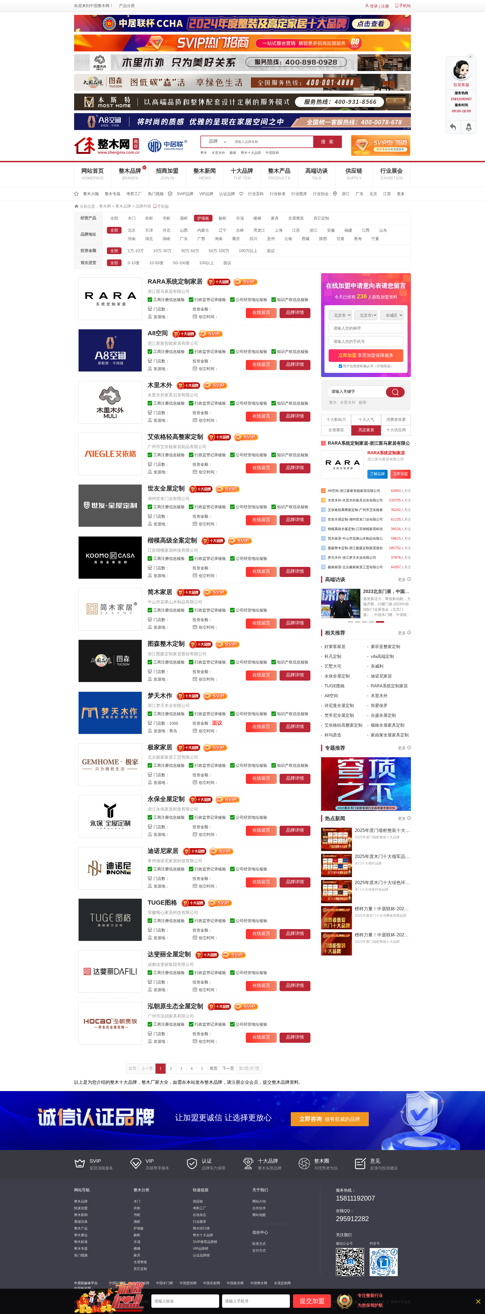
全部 (114, 218)
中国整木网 (99, 5)
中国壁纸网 (188, 1283)
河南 (132, 238)
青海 (358, 238)
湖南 (166, 238)
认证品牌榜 (201, 1255)
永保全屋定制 (166, 798)
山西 (184, 230)
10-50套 (156, 263)
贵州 (271, 238)
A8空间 (158, 333)
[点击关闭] (470, 56)
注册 (385, 6)
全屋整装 (296, 218)
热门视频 (156, 193)
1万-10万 (136, 250)
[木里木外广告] (242, 62)
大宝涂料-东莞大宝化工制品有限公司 (352, 567)
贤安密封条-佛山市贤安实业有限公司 (352, 557)
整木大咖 (91, 193)
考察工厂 (134, 193)
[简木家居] (110, 609)
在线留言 (261, 312)
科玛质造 (332, 735)
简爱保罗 (379, 705)
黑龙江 (259, 230)
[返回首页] (453, 127)
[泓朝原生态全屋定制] (110, 1023)
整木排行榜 (201, 1228)
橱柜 (223, 218)
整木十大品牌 (251, 153)
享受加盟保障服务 (366, 355)
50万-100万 (219, 250)
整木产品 (279, 174)
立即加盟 (400, 474)
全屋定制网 (282, 1283)
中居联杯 (272, 153)
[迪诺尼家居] (110, 868)
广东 (359, 193)
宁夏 (375, 238)
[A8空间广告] (242, 121)
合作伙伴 (259, 1208)
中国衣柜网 (211, 1283)
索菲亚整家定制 (385, 646)
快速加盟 (81, 1208)
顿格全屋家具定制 (387, 725)
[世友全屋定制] (110, 506)
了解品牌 (377, 474)
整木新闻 (204, 174)
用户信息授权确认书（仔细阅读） (368, 366)
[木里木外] (110, 402)
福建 (348, 230)
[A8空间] (110, 350)
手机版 (163, 206)
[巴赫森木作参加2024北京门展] (366, 784)
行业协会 (321, 193)
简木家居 (160, 592)
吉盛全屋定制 (383, 715)
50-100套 (181, 263)
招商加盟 (167, 174)
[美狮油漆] (342, 464)
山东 (383, 230)
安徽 (331, 230)
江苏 (387, 193)
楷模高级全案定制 (172, 540)
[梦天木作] (110, 713)
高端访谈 (316, 174)
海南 (219, 238)
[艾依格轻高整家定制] (110, 454)
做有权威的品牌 (329, 1119)
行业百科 (256, 193)
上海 (279, 230)
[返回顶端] (468, 127)
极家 (233, 153)
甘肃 (340, 238)
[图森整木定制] (110, 661)
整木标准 (81, 1242)
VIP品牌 (206, 193)
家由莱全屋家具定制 (390, 735)
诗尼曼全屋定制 (339, 705)
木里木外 (218, 153)
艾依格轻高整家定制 (175, 436)
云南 (288, 238)
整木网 (105, 206)
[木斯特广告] (242, 102)
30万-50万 (190, 250)
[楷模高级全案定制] (110, 558)
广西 (201, 238)
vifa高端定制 (382, 656)
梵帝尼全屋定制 (339, 715)
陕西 (323, 238)
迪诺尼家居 (163, 850)
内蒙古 (203, 230)
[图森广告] (242, 82)
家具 (275, 218)
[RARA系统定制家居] (110, 299)
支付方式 (259, 1251)
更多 (401, 193)
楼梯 (257, 218)
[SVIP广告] (242, 43)
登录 (374, 6)
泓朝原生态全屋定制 (175, 1006)
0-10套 (134, 263)
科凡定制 (332, 656)
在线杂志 (199, 1215)
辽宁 (223, 230)
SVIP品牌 (185, 193)
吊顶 (240, 218)
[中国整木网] (109, 145)
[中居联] (167, 145)
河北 (166, 230)
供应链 (354, 174)
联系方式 (259, 1244)
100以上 (206, 263)
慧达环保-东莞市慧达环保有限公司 (351, 519)
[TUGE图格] (110, 920)
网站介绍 (259, 1201)
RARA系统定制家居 (175, 281)
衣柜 (149, 218)
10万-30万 (162, 250)
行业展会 (391, 174)
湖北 (149, 238)
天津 (149, 230)
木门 (132, 218)
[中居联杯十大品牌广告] (242, 23)
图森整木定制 (166, 643)
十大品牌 (242, 174)
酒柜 (184, 218)
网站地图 (259, 1215)
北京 (373, 193)
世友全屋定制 (166, 488)
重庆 (236, 238)
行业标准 (277, 193)
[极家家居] (110, 764)
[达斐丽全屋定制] (110, 971)
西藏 (306, 238)
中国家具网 (235, 1283)
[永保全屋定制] (110, 816)
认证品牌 (227, 193)
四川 (253, 238)
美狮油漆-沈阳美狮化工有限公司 (357, 443)
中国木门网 (164, 1283)
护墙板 (203, 218)
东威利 (377, 666)
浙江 (346, 193)
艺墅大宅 (332, 666)
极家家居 (160, 747)
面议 (271, 250)
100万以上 (248, 250)
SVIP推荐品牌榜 (205, 1242)
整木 (203, 153)
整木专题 (112, 193)
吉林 (240, 230)
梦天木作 (160, 695)
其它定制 (321, 218)
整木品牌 (130, 174)
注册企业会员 (244, 1082)
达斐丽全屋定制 (169, 954)
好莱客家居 (335, 646)
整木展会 (81, 1235)
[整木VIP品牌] (380, 145)
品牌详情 (295, 312)
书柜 (166, 218)
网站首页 (92, 174)
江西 (366, 230)
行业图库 (299, 193)
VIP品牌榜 (200, 1249)
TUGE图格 (162, 902)
